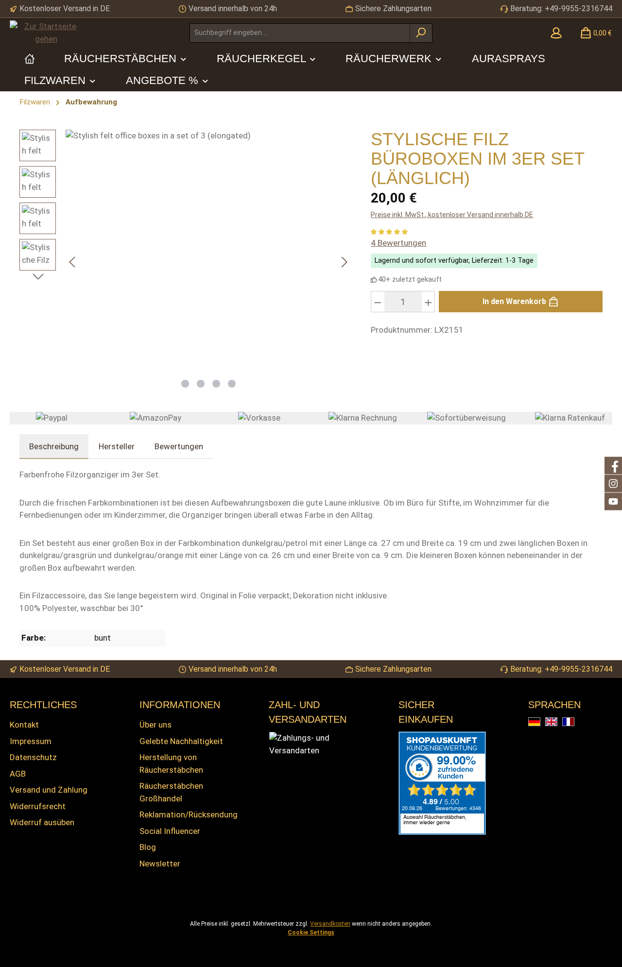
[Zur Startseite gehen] (46, 32)
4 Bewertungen (398, 243)
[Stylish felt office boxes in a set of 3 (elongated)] (208, 251)
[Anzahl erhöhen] (428, 301)
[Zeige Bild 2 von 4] (201, 384)
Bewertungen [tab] (179, 446)
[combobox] (300, 33)
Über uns (155, 724)
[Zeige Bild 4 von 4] (232, 384)
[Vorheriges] (73, 262)
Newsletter (159, 863)
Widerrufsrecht (38, 806)
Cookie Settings (311, 932)
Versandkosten (330, 923)
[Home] (30, 58)
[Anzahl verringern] (377, 301)
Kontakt (24, 724)
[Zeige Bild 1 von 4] (185, 384)
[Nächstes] (344, 262)
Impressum (31, 741)
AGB (18, 774)
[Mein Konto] (556, 33)
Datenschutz (33, 757)
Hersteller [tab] (117, 446)
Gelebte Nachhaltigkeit (181, 741)
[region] (185, 262)
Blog (147, 847)
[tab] (53, 446)
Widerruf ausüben (42, 822)
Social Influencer (169, 831)
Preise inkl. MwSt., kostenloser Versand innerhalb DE (452, 215)
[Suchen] (421, 33)
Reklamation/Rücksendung (188, 814)
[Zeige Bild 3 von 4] (216, 384)
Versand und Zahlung (48, 790)
